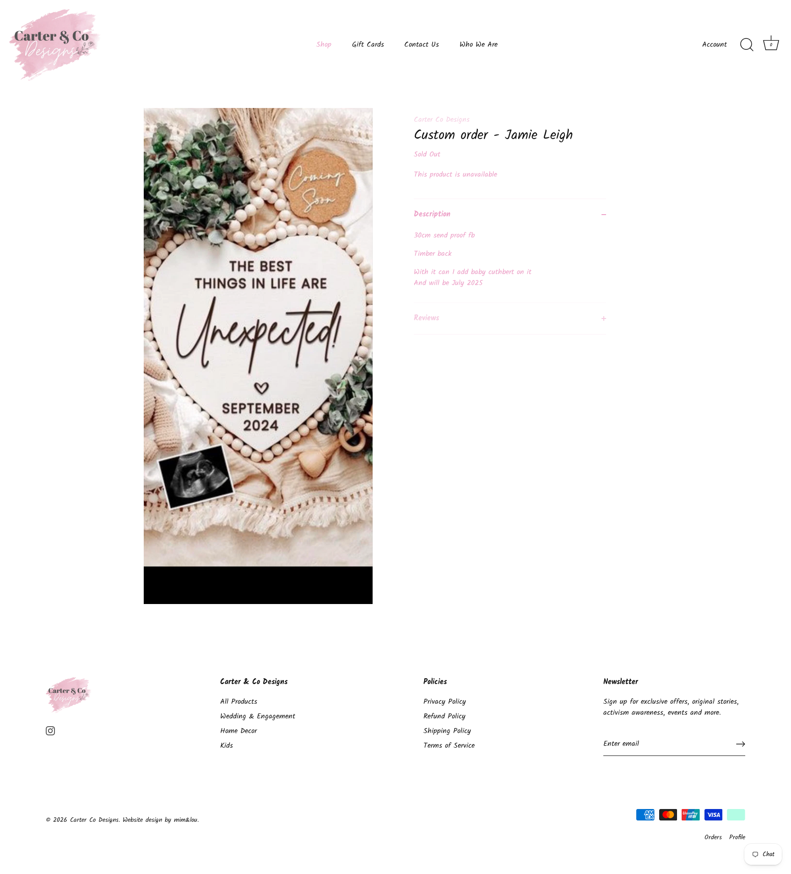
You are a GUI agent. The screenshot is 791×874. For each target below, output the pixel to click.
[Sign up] (740, 744)
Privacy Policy (444, 701)
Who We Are (479, 45)
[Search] (747, 45)
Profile (737, 837)
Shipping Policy (447, 731)
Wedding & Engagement (257, 716)
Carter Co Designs (442, 119)
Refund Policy (444, 716)
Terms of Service (449, 745)
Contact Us (421, 45)
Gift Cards (368, 45)
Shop (323, 45)
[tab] (510, 266)
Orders (713, 837)
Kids (226, 745)
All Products (238, 701)
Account (714, 44)
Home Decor (238, 731)
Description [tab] (432, 214)
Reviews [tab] (426, 318)
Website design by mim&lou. (161, 820)
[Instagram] (50, 731)
